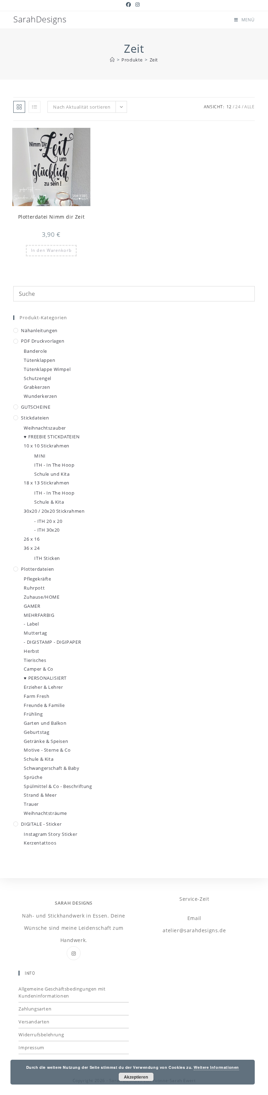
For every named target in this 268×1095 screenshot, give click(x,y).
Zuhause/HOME (41, 597)
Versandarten (33, 1022)
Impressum (31, 1047)
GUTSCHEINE (35, 407)
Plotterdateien (37, 569)
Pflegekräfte (37, 579)
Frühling (33, 714)
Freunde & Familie (44, 705)
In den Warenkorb (51, 250)
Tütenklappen (39, 360)
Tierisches (35, 660)
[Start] (112, 60)
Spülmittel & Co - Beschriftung (58, 786)
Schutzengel (37, 378)
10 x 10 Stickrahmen (46, 446)
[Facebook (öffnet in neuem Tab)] (129, 4)
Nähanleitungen (39, 330)
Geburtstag (36, 732)
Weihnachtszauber (45, 428)
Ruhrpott (34, 588)
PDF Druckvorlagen (42, 341)
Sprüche (33, 777)
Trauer (31, 804)
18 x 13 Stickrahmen (46, 483)
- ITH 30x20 (47, 530)
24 (237, 107)
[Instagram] (74, 953)
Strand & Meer (40, 795)
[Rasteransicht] (19, 107)
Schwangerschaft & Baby (51, 768)
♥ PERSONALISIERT (45, 678)
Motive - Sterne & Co (47, 750)
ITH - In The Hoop (54, 465)
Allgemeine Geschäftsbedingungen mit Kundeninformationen (61, 992)
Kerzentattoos (40, 843)
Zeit (154, 60)
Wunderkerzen (40, 396)
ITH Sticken (47, 558)
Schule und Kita (51, 474)
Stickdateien (35, 418)
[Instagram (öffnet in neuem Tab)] (137, 4)
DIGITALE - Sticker (41, 824)
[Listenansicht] (34, 107)
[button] (68, 136)
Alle (249, 107)
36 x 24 (31, 548)
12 (229, 107)
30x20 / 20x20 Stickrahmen (54, 511)
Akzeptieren (136, 1077)
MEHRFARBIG (39, 615)
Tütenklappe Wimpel (47, 369)
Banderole (35, 351)
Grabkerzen (37, 387)
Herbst (31, 651)
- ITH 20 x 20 (48, 521)
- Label (31, 624)
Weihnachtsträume (45, 813)
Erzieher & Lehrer (43, 687)
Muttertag (35, 633)
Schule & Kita (49, 502)
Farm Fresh (36, 696)
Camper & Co (38, 669)
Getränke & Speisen (46, 741)
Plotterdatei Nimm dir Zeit (51, 216)
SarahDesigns (39, 19)
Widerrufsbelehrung (41, 1034)
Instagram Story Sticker (50, 834)
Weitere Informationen (216, 1067)
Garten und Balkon (45, 723)
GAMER (32, 606)
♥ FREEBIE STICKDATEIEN (52, 436)
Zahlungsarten (34, 1009)
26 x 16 (31, 539)
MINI (39, 456)
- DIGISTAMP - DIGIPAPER (52, 642)
